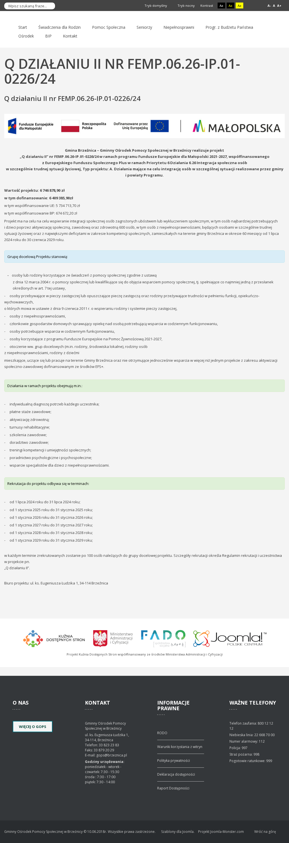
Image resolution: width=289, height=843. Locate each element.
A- (269, 5)
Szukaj (49, 6)
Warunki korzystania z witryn (179, 746)
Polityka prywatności (173, 760)
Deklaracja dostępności (176, 774)
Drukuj (283, 107)
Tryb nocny (186, 5)
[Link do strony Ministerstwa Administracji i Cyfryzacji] (113, 637)
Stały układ (251, 6)
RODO (162, 733)
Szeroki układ (257, 6)
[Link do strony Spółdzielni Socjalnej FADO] (163, 637)
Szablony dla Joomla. (177, 831)
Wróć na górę (265, 831)
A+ (279, 5)
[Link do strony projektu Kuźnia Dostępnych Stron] (54, 637)
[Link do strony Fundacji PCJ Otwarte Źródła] (230, 637)
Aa (221, 5)
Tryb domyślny (155, 5)
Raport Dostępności (173, 788)
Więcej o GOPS (32, 726)
